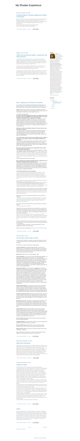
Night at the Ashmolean (23, 343)
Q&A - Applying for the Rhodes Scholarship (29, 102)
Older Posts (45, 427)
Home (30, 427)
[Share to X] (35, 29)
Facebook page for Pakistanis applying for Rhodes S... (57, 102)
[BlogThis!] (34, 29)
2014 (52, 99)
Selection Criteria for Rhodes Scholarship (39, 228)
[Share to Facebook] (36, 29)
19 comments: (29, 336)
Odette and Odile (21, 365)
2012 (52, 108)
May (53, 106)
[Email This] (33, 29)
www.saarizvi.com (26, 62)
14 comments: (29, 231)
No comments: (29, 29)
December (54, 100)
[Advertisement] (31, 42)
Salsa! (18, 409)
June (53, 104)
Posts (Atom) (23, 429)
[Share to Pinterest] (38, 29)
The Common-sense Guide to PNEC (27, 238)
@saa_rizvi (32, 59)
